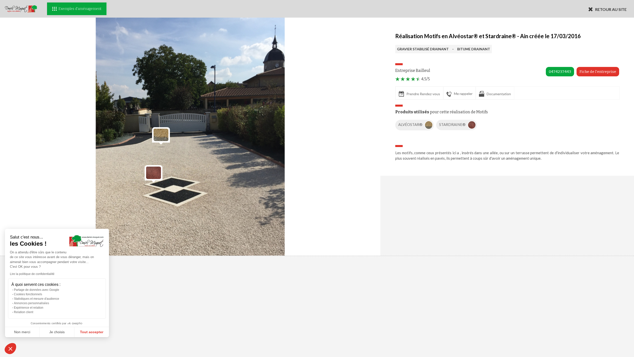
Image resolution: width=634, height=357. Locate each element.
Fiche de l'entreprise (598, 71)
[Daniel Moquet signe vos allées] (21, 8)
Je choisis (57, 332)
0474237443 (560, 71)
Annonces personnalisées (31, 303)
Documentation (499, 94)
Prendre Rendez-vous (423, 94)
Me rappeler (463, 93)
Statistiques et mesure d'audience (36, 298)
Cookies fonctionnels (28, 294)
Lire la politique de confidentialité (32, 274)
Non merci (22, 332)
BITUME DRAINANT (473, 49)
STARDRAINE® (452, 124)
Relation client (23, 312)
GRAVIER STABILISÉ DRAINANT (423, 49)
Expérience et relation (28, 307)
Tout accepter (91, 332)
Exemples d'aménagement (79, 9)
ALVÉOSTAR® (410, 124)
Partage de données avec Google (36, 290)
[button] (10, 349)
